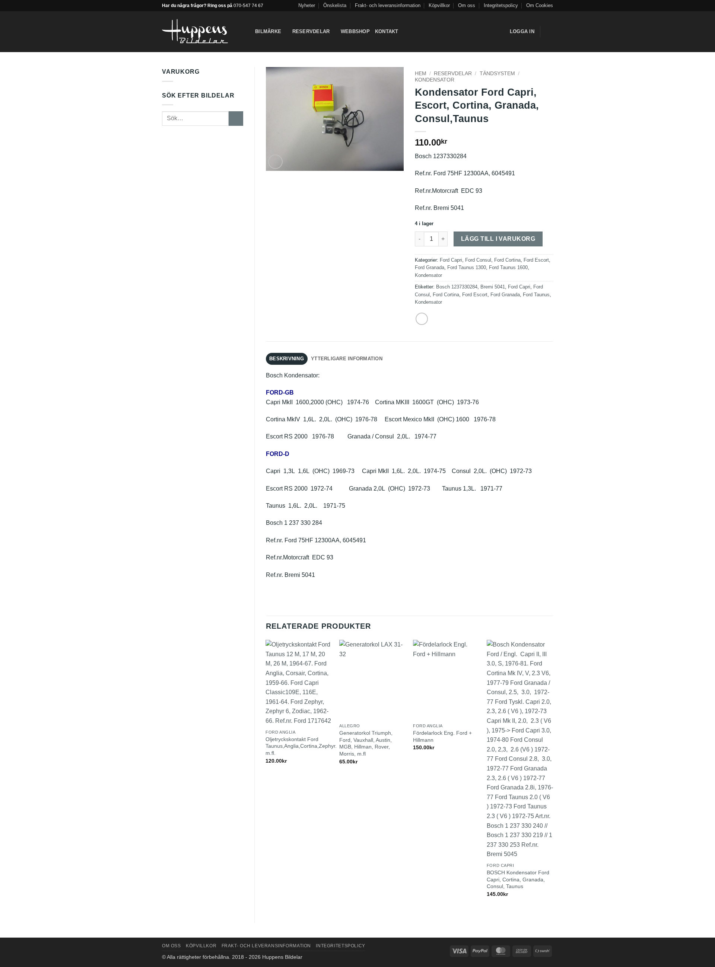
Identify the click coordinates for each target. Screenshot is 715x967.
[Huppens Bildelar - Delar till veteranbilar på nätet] (203, 32)
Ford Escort (536, 260)
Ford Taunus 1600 (508, 267)
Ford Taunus (536, 294)
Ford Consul (478, 260)
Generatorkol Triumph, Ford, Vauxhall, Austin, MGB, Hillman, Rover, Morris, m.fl (366, 743)
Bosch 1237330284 (456, 287)
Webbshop (355, 31)
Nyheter (306, 5)
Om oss (466, 5)
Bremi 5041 (492, 287)
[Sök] (406, 32)
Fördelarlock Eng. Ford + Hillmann (442, 736)
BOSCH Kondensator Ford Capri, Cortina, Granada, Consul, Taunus (518, 879)
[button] (549, 31)
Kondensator (434, 80)
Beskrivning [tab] (286, 358)
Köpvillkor (439, 5)
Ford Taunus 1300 (466, 267)
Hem (420, 73)
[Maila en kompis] (422, 319)
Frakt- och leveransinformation (387, 5)
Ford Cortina (507, 260)
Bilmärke (268, 31)
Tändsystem (497, 73)
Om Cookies (539, 5)
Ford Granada (429, 267)
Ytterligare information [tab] (346, 358)
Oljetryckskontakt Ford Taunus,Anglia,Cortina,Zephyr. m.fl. (301, 746)
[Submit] (236, 118)
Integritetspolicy (501, 5)
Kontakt (386, 31)
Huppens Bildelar (282, 957)
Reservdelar (311, 31)
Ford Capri (451, 260)
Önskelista (334, 5)
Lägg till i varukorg (498, 239)
